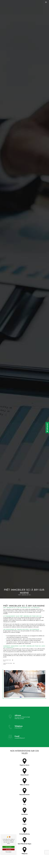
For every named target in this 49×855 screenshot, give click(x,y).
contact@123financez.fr (20, 738)
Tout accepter (8, 847)
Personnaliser (8, 852)
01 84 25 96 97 (18, 728)
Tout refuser (8, 849)
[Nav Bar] (46, 2)
